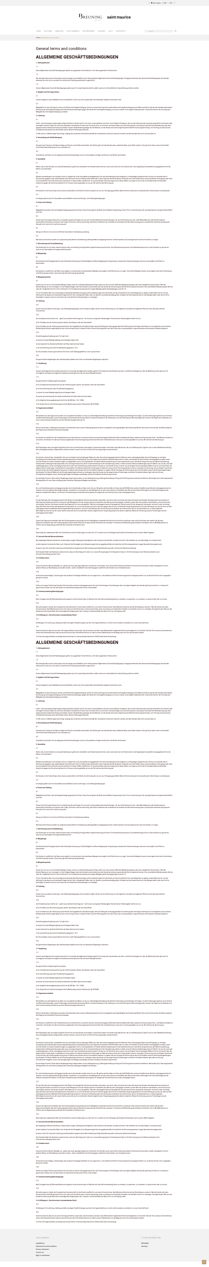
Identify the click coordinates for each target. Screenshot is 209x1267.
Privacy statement (42, 1249)
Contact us (40, 1252)
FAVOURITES (121, 31)
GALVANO (101, 31)
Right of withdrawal (43, 1255)
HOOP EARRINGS (73, 31)
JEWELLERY (59, 31)
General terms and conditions (46, 1246)
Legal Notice (40, 1243)
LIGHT (110, 31)
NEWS (38, 31)
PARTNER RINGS (88, 31)
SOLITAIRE (48, 31)
